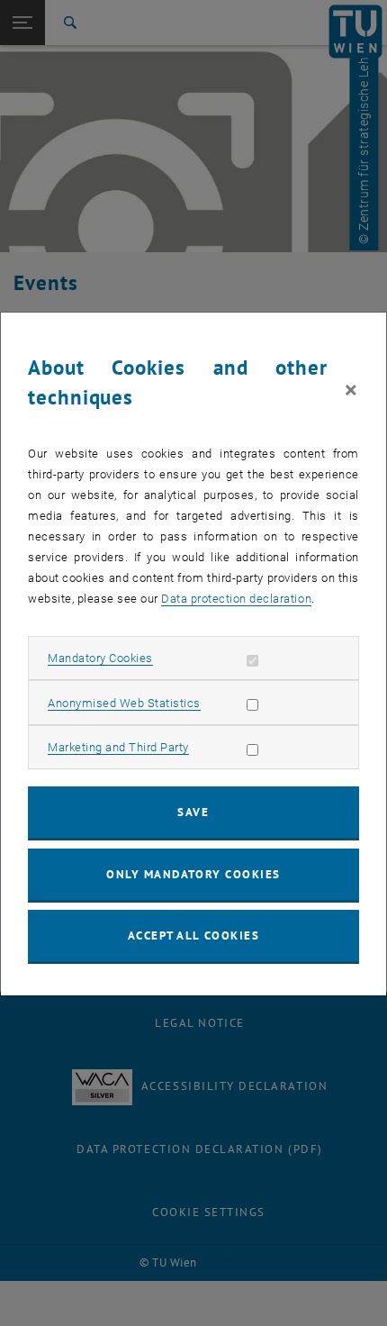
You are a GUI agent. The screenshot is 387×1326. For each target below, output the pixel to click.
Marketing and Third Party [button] (118, 747)
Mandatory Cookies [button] (100, 658)
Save (193, 812)
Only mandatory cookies (193, 874)
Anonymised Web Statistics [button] (124, 703)
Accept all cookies (194, 935)
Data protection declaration (236, 598)
